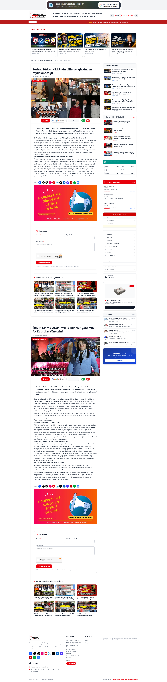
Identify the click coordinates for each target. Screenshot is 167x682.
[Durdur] (77, 120)
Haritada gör (132, 191)
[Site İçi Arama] (111, 15)
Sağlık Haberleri (83, 17)
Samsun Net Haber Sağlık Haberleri (118, 318)
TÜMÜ (133, 314)
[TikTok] (60, 182)
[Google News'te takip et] (58, 120)
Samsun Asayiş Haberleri (73, 642)
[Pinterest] (71, 182)
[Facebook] (39, 182)
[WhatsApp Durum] (74, 182)
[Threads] (46, 182)
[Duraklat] (73, 120)
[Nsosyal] (67, 182)
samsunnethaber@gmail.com (40, 667)
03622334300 (107, 200)
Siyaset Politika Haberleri (45, 60)
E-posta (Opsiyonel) (71, 235)
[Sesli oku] (70, 120)
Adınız (38, 235)
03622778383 (107, 191)
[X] (43, 182)
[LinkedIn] (64, 182)
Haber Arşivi (69, 660)
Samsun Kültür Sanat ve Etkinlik (64, 17)
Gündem (92, 17)
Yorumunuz (40, 241)
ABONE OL (120, 361)
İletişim (87, 640)
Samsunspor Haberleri (61, 14)
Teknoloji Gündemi (113, 330)
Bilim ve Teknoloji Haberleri (71, 652)
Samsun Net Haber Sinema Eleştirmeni (119, 342)
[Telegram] (57, 182)
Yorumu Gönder (45, 262)
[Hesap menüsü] (136, 15)
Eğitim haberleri (97, 14)
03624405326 (107, 208)
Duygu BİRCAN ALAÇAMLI (115, 336)
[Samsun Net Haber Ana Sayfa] (37, 15)
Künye (87, 642)
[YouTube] (53, 182)
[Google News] (78, 182)
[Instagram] (50, 182)
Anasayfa (33, 60)
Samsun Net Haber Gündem (116, 324)
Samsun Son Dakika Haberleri (80, 14)
